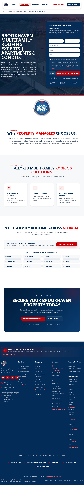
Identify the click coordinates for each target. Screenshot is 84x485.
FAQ (53, 380)
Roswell (70, 402)
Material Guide (56, 398)
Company (35, 5)
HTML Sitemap (49, 480)
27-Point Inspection (58, 4)
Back (53, 73)
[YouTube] (12, 377)
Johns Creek (71, 397)
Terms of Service (78, 480)
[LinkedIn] (17, 377)
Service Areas (24, 5)
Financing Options (57, 386)
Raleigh (70, 434)
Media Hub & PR (56, 378)
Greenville (71, 387)
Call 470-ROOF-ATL (55, 318)
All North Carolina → (73, 442)
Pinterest (35, 455)
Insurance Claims (56, 388)
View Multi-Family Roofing (65, 244)
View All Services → (23, 385)
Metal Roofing (22, 376)
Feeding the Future (40, 384)
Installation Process (57, 401)
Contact (44, 5)
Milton (70, 400)
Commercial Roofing (23, 368)
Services (13, 5)
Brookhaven (27, 12)
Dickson (70, 417)
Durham (70, 437)
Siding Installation (23, 382)
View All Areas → (73, 447)
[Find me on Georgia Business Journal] (42, 107)
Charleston (71, 389)
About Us (37, 366)
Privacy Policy (67, 66)
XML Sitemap (58, 480)
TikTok (29, 455)
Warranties (55, 383)
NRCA (63, 455)
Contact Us (38, 394)
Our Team (37, 368)
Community (38, 382)
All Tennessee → (72, 419)
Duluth (70, 404)
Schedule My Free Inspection (68, 73)
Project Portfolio (56, 372)
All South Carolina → (73, 429)
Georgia (19, 12)
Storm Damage (22, 374)
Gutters (20, 379)
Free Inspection (73, 5)
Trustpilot (44, 455)
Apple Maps (51, 455)
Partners (37, 379)
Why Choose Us (39, 371)
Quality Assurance (40, 374)
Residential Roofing (23, 366)
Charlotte (71, 439)
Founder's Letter (39, 387)
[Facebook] (3, 377)
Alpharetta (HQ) (72, 381)
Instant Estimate (73, 366)
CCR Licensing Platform (74, 368)
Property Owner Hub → (58, 409)
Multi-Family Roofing (23, 371)
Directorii (58, 455)
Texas (70, 445)
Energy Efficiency (56, 406)
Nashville (71, 384)
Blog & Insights (56, 375)
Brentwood (71, 414)
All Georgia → (71, 407)
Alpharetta (71, 395)
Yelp (40, 455)
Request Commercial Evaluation (32, 318)
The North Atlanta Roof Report (58, 369)
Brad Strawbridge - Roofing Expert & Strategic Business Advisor (21, 481)
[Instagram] (8, 377)
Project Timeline (56, 403)
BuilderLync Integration (75, 371)
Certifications (38, 376)
